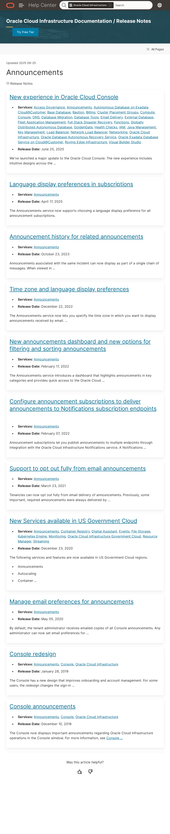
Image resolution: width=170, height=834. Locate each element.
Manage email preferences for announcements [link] (72, 601)
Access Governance (49, 107)
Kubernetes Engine (32, 536)
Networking (118, 132)
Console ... (114, 738)
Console (24, 117)
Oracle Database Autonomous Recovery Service (78, 137)
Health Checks (106, 127)
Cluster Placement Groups (117, 112)
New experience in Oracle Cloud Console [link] (64, 97)
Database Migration (56, 117)
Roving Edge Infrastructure (86, 142)
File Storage (140, 531)
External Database (139, 117)
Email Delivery (112, 117)
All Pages (157, 49)
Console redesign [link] (33, 654)
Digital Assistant (104, 531)
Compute (147, 112)
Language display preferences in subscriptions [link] (71, 184)
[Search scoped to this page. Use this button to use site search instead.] (109, 5)
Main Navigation (21, 5)
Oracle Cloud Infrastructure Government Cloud (104, 536)
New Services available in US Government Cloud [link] (73, 520)
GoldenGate (83, 127)
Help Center (42, 5)
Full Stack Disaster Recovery (90, 122)
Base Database (59, 112)
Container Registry (75, 531)
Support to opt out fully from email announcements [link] (78, 468)
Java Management (141, 127)
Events (124, 531)
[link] (91, 5)
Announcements (79, 107)
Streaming (41, 541)
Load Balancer (58, 132)
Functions (121, 122)
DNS (36, 117)
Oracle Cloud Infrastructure (96, 664)
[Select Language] (159, 5)
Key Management (31, 132)
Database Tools (86, 117)
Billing (90, 112)
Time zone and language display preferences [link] (69, 289)
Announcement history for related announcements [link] (76, 236)
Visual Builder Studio (125, 142)
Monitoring (57, 536)
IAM (122, 127)
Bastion (78, 112)
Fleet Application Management (42, 122)
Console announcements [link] (42, 706)
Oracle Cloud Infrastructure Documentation (59, 21)
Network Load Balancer (89, 132)
